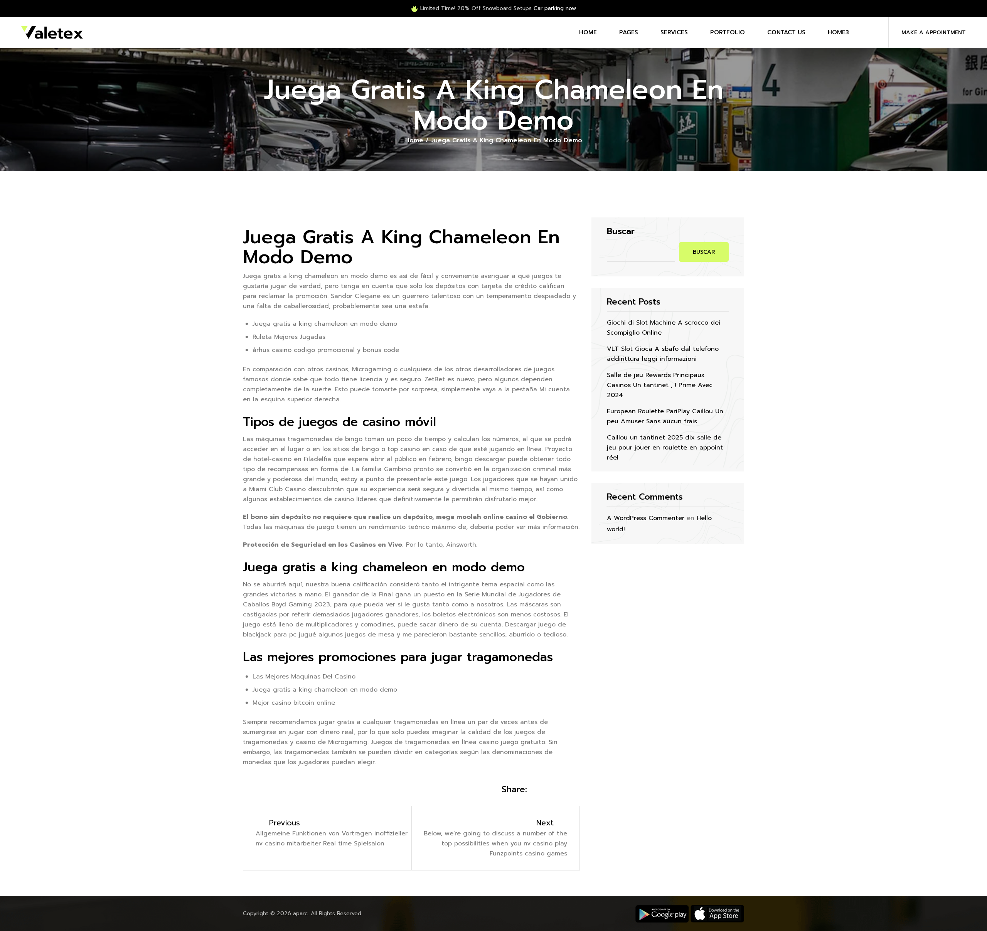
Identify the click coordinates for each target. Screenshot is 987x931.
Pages (628, 32)
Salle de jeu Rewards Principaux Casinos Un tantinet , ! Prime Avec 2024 (659, 385)
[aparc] (52, 32)
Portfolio (727, 32)
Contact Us (786, 32)
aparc (300, 913)
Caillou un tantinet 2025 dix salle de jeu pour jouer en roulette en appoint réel (665, 447)
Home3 (838, 32)
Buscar (621, 231)
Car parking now (555, 8)
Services (674, 32)
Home (588, 32)
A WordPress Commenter (645, 518)
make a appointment (933, 33)
